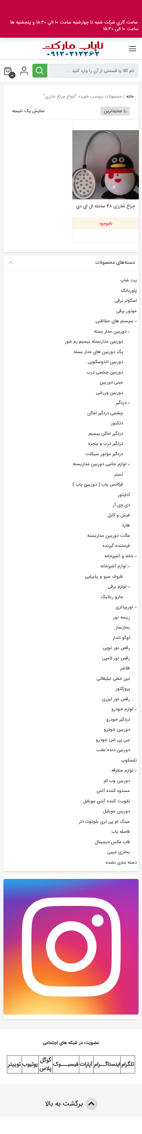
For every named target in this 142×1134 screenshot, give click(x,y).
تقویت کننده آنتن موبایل (106, 801)
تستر (118, 474)
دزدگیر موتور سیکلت (104, 454)
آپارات (86, 1064)
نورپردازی (124, 607)
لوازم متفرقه (122, 770)
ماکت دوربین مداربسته (108, 535)
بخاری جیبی (118, 852)
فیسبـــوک (66, 1064)
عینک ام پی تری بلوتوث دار (104, 821)
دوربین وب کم (117, 780)
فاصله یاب (121, 831)
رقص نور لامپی (116, 658)
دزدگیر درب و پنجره (105, 443)
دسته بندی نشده (121, 862)
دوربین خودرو (117, 729)
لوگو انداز (121, 637)
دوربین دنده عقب (113, 750)
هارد (126, 525)
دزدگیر (121, 402)
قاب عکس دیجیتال (112, 842)
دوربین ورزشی (109, 392)
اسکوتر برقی (125, 300)
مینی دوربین (111, 382)
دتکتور (117, 423)
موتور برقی (126, 311)
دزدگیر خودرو (118, 719)
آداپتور (124, 494)
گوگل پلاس (45, 1064)
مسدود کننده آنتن (113, 790)
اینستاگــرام (107, 1064)
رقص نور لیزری (116, 699)
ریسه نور (121, 617)
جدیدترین (113, 111)
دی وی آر (121, 504)
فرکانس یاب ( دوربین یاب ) (97, 484)
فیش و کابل (119, 515)
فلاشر (125, 668)
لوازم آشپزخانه (113, 566)
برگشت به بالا (65, 1103)
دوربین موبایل (116, 811)
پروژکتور (122, 688)
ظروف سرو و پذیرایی (104, 576)
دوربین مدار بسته (110, 331)
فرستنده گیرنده (116, 545)
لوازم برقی (117, 586)
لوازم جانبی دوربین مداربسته (99, 464)
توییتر (14, 1064)
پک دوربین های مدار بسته (98, 352)
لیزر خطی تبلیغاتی (113, 678)
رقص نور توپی (116, 647)
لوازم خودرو (122, 709)
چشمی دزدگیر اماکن (105, 413)
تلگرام (127, 1064)
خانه (129, 96)
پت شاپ (129, 280)
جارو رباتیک (112, 597)
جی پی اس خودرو (113, 740)
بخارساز (123, 627)
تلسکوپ (129, 760)
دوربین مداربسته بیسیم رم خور (94, 341)
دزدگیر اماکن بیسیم (106, 433)
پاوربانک (129, 290)
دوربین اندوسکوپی (105, 362)
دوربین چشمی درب (105, 372)
